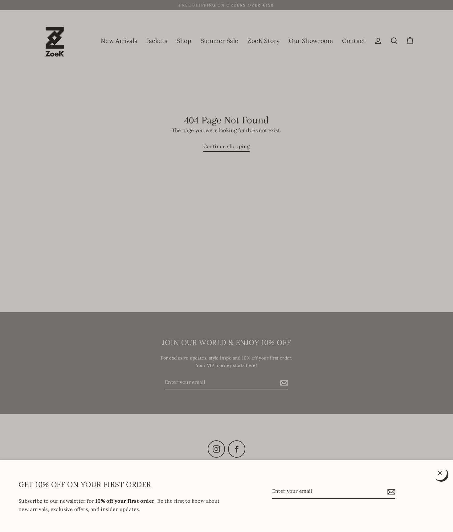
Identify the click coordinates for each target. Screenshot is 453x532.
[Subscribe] (390, 491)
